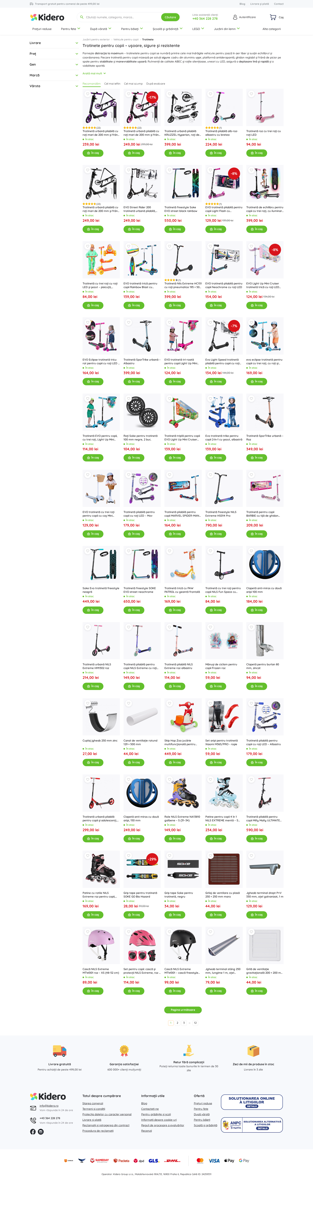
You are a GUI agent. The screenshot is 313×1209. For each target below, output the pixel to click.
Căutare (170, 17)
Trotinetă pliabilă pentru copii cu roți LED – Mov (139, 513)
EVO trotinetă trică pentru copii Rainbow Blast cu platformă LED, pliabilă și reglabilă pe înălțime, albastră (140, 285)
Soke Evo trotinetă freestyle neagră (101, 590)
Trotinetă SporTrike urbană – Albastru (142, 361)
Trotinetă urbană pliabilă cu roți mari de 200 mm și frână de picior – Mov (101, 133)
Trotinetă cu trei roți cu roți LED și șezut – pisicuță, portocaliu (100, 285)
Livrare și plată (259, 3)
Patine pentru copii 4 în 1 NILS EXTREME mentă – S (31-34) (221, 818)
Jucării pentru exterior (96, 39)
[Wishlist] (87, 94)
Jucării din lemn (225, 29)
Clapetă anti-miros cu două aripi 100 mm (264, 590)
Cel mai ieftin (112, 83)
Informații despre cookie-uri (159, 1119)
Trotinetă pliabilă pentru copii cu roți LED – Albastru (263, 742)
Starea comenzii (92, 1103)
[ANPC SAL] (252, 1125)
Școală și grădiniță (165, 29)
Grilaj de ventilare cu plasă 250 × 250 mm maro (222, 894)
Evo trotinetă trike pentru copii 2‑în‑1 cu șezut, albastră (223, 437)
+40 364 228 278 (205, 18)
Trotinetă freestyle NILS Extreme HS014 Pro (220, 513)
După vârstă (98, 29)
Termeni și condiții (93, 1109)
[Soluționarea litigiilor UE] (252, 1102)
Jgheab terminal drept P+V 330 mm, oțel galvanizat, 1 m (264, 894)
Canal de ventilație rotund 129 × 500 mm (140, 742)
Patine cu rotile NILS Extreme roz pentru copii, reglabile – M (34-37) (99, 894)
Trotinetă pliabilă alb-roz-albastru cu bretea (221, 132)
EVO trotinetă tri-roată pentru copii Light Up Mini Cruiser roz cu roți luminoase (182, 361)
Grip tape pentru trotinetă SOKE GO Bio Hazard (140, 894)
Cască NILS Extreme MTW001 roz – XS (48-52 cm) (101, 970)
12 (195, 1022)
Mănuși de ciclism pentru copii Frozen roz (221, 666)
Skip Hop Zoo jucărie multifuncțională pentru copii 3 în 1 (179, 742)
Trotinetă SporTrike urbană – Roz (264, 437)
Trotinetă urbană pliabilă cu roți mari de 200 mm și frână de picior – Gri (101, 209)
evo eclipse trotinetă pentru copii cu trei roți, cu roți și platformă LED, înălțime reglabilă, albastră (264, 361)
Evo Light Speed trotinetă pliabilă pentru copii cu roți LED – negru (222, 361)
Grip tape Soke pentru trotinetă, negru (178, 894)
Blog (242, 3)
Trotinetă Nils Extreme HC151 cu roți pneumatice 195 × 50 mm (183, 285)
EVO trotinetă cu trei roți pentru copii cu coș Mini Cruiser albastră (98, 514)
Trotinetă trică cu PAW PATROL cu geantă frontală (182, 590)
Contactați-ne (150, 1109)
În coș (95, 153)
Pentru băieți (130, 29)
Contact (279, 3)
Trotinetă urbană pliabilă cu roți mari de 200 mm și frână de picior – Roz (142, 133)
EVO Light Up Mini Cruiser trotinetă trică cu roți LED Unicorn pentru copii (262, 285)
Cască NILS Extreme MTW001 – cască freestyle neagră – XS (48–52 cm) (181, 971)
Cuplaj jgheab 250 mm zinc (100, 740)
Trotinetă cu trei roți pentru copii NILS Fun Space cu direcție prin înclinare (223, 590)
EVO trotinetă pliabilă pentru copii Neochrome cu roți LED (223, 285)
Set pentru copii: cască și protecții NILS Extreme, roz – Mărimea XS (142, 971)
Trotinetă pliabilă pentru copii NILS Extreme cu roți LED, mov (140, 666)
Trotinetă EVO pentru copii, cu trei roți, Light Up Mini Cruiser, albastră (100, 437)
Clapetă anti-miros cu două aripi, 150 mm (141, 818)
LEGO (196, 29)
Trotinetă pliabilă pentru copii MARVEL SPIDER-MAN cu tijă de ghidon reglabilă (181, 514)
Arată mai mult (92, 73)
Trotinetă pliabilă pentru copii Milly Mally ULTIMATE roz (263, 818)
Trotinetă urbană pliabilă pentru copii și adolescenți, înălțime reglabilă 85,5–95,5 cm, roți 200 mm (100, 818)
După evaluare (155, 83)
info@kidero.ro (49, 1105)
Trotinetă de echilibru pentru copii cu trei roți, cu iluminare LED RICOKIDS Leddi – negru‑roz (265, 209)
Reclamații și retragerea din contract (105, 1125)
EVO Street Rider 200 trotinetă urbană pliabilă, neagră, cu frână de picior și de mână (142, 209)
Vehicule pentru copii (126, 39)
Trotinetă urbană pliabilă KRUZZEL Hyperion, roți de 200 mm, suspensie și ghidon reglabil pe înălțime (182, 133)
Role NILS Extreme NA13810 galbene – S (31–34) (182, 818)
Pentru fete (68, 29)
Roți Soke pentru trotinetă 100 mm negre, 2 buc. (141, 437)
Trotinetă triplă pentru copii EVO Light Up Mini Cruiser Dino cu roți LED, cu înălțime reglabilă (182, 437)
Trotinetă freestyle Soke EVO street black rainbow (180, 209)
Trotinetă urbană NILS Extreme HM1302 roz (97, 666)
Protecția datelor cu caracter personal (107, 1114)
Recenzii (146, 1130)
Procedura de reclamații (97, 1130)
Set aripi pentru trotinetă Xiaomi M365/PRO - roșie (221, 742)
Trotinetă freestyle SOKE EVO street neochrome (140, 590)
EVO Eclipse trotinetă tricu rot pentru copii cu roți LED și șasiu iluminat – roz (101, 361)
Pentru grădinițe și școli (156, 1114)
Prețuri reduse (42, 29)
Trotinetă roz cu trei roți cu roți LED (263, 132)
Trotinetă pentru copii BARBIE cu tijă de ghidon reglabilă (262, 514)
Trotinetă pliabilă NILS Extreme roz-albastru (178, 666)
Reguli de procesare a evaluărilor (162, 1125)
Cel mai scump (133, 83)
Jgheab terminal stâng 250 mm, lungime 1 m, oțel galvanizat (222, 971)
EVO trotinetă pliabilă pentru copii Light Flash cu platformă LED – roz (223, 209)
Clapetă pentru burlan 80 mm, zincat (262, 666)
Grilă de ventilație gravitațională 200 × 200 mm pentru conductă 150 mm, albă (264, 971)
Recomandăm (92, 83)
